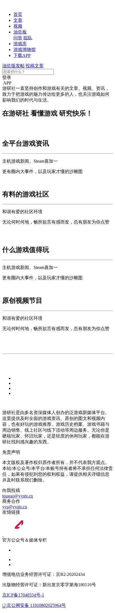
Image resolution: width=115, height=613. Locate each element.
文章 (17, 20)
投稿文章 (35, 65)
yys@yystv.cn (14, 506)
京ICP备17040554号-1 (23, 595)
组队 (27, 37)
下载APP (22, 55)
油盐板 (20, 32)
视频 (17, 26)
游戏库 (20, 43)
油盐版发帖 (13, 65)
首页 (17, 14)
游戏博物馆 (24, 49)
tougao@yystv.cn (17, 496)
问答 (17, 37)
